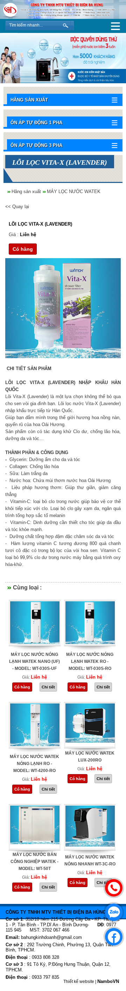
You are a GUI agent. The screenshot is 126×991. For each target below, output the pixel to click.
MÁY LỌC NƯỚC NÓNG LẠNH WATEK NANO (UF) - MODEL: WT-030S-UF (34, 661)
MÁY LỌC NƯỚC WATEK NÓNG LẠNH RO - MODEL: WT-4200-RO (34, 763)
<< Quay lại (17, 206)
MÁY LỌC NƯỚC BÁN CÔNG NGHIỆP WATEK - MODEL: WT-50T (34, 861)
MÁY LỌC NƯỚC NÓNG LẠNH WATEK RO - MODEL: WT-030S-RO (89, 661)
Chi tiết (48, 687)
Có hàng (23, 249)
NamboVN (108, 981)
